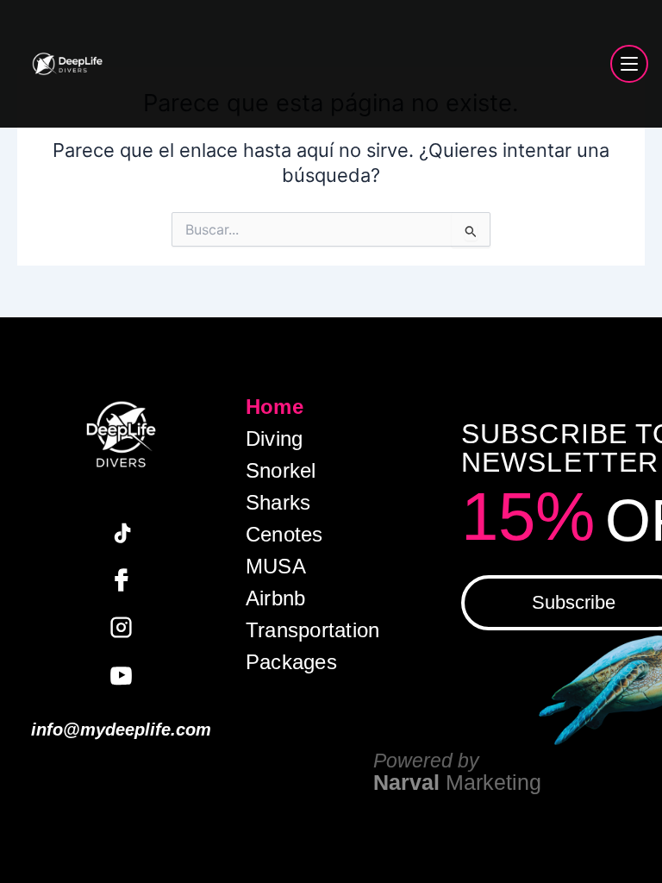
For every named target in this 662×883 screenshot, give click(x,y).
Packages (291, 662)
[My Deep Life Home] (67, 63)
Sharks (278, 502)
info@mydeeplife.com (121, 729)
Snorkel (281, 470)
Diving (274, 439)
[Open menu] (629, 64)
